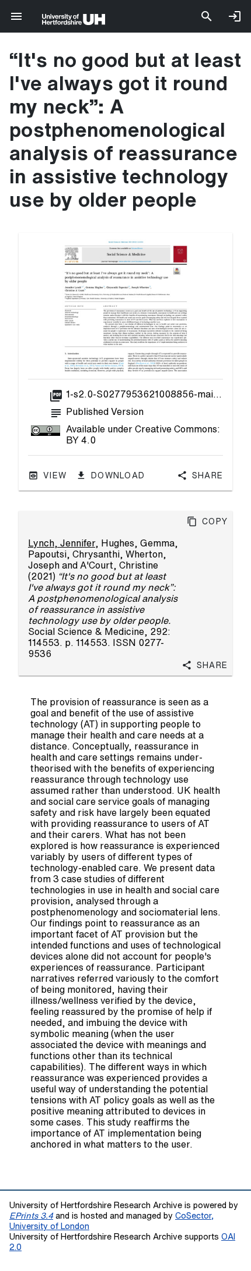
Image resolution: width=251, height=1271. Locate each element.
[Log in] (235, 16)
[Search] (207, 16)
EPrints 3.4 (31, 1215)
